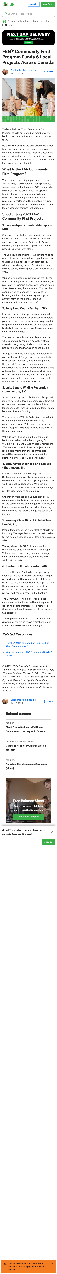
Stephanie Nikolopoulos (23, 70)
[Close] (52, 1264)
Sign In (33, 4)
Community (16, 21)
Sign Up (48, 842)
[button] (28, 832)
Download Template (28, 816)
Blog (27, 21)
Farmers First (40, 21)
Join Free (47, 4)
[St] (5, 72)
